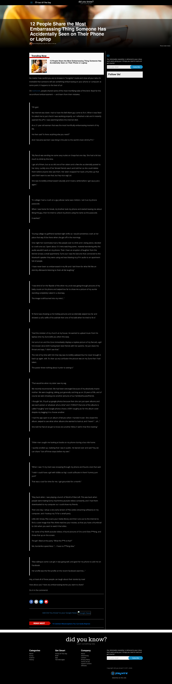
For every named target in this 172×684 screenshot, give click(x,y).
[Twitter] (131, 2)
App (56, 658)
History (31, 660)
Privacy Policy (85, 660)
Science (31, 658)
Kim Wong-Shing (38, 43)
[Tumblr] (138, 2)
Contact (83, 658)
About (83, 654)
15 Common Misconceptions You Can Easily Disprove (71, 624)
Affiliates (84, 666)
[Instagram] (134, 2)
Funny (31, 656)
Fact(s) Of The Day (61, 654)
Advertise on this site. (119, 678)
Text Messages (60, 660)
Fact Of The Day (44, 2)
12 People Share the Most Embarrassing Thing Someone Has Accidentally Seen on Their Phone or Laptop (75, 62)
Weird (31, 654)
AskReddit (36, 91)
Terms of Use (85, 662)
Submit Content (86, 664)
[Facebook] (127, 2)
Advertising (85, 656)
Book (56, 656)
